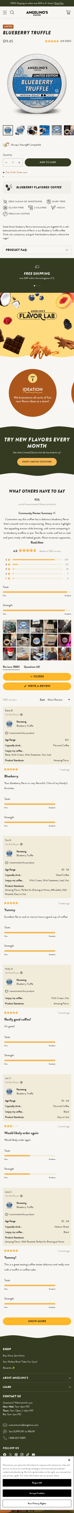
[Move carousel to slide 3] (39, 285)
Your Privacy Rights (37, 1503)
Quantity (7, 155)
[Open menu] (4, 12)
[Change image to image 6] (69, 130)
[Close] (69, 1460)
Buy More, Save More (13, 1355)
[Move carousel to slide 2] (37, 285)
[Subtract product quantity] (6, 162)
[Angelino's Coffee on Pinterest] (16, 1455)
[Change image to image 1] (8, 130)
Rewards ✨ (9, 1368)
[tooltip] (54, 513)
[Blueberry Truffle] (37, 85)
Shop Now (59, 3)
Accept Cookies (37, 1493)
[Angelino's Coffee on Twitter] (10, 1455)
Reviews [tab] (11, 667)
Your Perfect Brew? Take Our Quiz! (20, 1361)
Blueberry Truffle (25, 726)
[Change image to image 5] (57, 130)
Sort (42, 700)
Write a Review (45, 687)
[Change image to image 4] (45, 130)
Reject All (37, 1482)
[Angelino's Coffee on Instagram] (22, 1455)
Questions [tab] (32, 667)
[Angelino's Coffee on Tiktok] (28, 1455)
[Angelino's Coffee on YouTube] (33, 1455)
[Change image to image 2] (20, 130)
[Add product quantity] (19, 162)
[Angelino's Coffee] (37, 12)
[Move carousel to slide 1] (34, 285)
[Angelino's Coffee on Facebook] (5, 1455)
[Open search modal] (12, 12)
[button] (52, 41)
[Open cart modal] (68, 12)
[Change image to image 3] (32, 130)
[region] (37, 1483)
